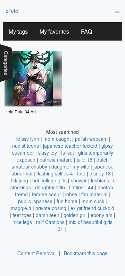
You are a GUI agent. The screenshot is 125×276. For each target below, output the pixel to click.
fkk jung (19, 180)
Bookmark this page (86, 253)
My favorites (54, 31)
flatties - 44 (81, 187)
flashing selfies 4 (54, 173)
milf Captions (50, 221)
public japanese (35, 201)
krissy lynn (27, 138)
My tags (18, 31)
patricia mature (56, 159)
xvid (12, 10)
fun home (67, 201)
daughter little (50, 187)
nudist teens (25, 145)
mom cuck (93, 201)
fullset (67, 152)
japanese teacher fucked (70, 145)
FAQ (86, 31)
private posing (50, 208)
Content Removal (36, 253)
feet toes (22, 215)
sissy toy (47, 152)
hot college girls (49, 180)
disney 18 (100, 173)
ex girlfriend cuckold (92, 208)
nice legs (22, 221)
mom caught (57, 138)
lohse (71, 194)
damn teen (47, 215)
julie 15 (84, 159)
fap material (94, 194)
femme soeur (46, 194)
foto (81, 173)
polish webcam (91, 138)
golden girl (75, 215)
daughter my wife (70, 166)
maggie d (21, 208)
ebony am (101, 215)
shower (79, 180)
